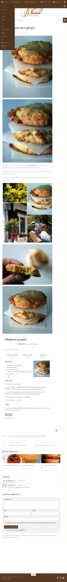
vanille (39, 436)
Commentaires (10, 480)
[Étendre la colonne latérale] (65, 20)
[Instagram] (60, 578)
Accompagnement (6, 29)
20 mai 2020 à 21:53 (21, 485)
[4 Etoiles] (22, 344)
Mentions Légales (6, 578)
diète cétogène (31, 165)
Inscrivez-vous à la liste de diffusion (16, 530)
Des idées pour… (17, 2)
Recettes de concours (5, 46)
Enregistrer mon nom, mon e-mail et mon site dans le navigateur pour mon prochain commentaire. (31, 523)
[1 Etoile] (18, 344)
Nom (5, 510)
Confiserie (4, 36)
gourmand (21, 436)
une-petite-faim (11, 485)
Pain (3, 39)
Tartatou (3, 16)
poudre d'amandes (32, 436)
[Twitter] (63, 578)
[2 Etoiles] (19, 344)
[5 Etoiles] (23, 344)
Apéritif (3, 6)
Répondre (9, 489)
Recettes (5, 2)
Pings (21, 480)
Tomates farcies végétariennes (10, 465)
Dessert (3, 33)
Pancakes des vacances (28, 465)
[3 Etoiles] (20, 344)
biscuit (10, 436)
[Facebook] (57, 578)
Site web (6, 516)
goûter (26, 436)
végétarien (44, 436)
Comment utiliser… (32, 2)
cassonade (15, 436)
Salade (3, 19)
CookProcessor (6, 42)
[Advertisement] (33, 556)
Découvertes (46, 2)
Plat (2, 23)
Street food (4, 10)
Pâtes (3, 26)
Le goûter (20, 20)
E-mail (35, 510)
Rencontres (58, 2)
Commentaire (8, 499)
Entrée (3, 13)
